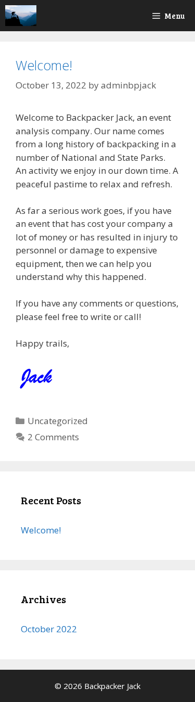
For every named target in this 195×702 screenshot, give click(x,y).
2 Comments (53, 437)
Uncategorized (58, 421)
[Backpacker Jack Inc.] (20, 15)
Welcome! (44, 65)
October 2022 (49, 629)
